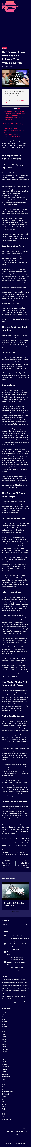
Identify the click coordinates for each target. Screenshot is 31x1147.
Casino (4, 1034)
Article (4, 1029)
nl (2, 1086)
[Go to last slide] (4, 896)
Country (4, 1039)
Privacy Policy (21, 1131)
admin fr (4, 1022)
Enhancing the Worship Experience (15, 113)
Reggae (4, 1106)
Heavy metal (6, 1066)
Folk (3, 1056)
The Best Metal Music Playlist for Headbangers (23, 864)
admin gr (4, 1024)
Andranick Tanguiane (18, 100)
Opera (4, 1096)
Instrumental (6, 1076)
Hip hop (4, 1069)
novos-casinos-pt (7, 1091)
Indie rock (5, 1074)
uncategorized (6, 1119)
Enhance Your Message (11, 128)
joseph (5, 66)
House (4, 1071)
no (3, 1089)
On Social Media (10, 121)
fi (2, 1054)
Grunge (4, 1064)
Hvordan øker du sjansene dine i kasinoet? (15, 985)
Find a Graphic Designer (12, 134)
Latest (4, 1081)
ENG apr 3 (5, 1049)
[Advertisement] (15, 28)
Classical (4, 1037)
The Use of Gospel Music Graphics (13, 117)
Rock (3, 1109)
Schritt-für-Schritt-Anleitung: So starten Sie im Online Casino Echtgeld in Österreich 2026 (15, 990)
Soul (3, 1114)
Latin (3, 1084)
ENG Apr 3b (5, 1051)
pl (2, 1099)
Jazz (3, 1079)
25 (3, 1014)
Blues (3, 1031)
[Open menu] (27, 6)
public (4, 1104)
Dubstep (4, 1044)
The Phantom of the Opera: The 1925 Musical (7, 864)
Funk (3, 1059)
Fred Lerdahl (7, 103)
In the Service (9, 119)
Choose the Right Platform (12, 136)
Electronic (5, 1046)
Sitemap (15, 1134)
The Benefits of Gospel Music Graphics (14, 124)
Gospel (4, 48)
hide (18, 108)
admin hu (5, 1026)
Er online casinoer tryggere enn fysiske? (14, 1002)
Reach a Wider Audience (12, 126)
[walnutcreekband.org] (10, 6)
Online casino (6, 1094)
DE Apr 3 (4, 1042)
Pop (3, 1101)
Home (23, 1128)
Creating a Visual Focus (11, 115)
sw (3, 1116)
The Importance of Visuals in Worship (13, 111)
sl (2, 1111)
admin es (4, 1019)
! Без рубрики (6, 1012)
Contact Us (8, 1131)
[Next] (26, 896)
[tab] (12, 911)
